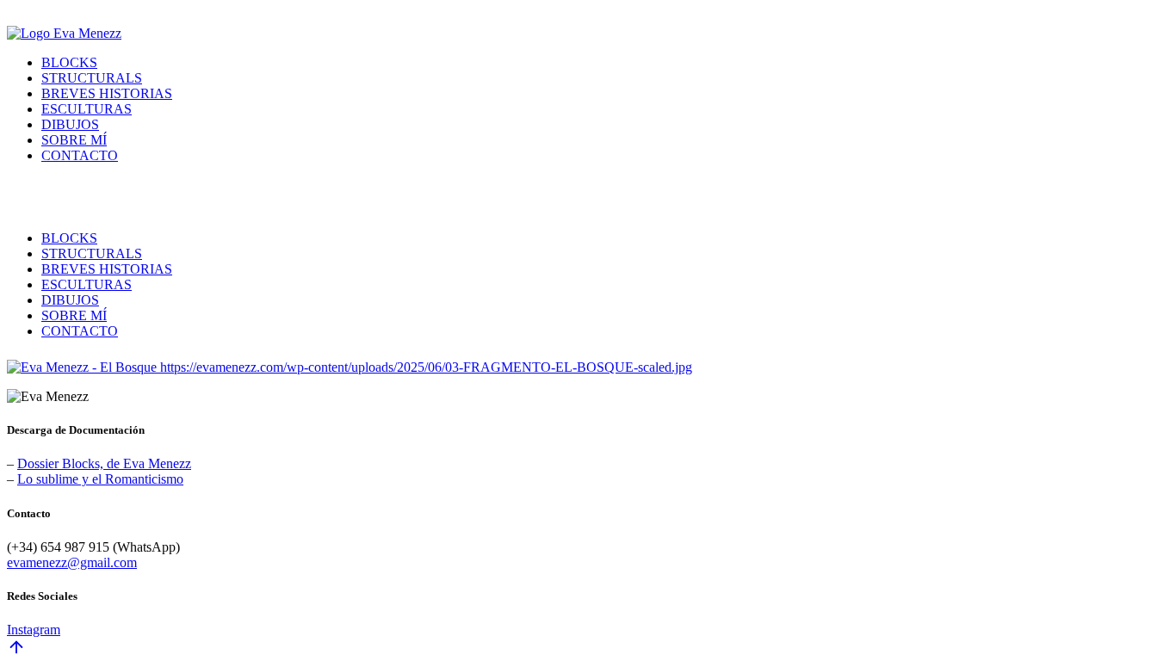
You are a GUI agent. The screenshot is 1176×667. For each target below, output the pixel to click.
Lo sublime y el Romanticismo (100, 479)
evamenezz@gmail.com (72, 562)
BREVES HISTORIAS (106, 93)
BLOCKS (69, 62)
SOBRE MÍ (74, 140)
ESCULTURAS (86, 109)
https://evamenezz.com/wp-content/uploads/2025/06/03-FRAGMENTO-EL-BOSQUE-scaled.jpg (426, 367)
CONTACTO (79, 155)
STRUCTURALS (91, 78)
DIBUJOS (70, 124)
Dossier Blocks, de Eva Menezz (104, 463)
